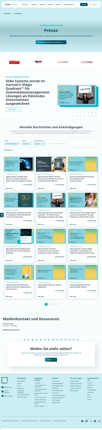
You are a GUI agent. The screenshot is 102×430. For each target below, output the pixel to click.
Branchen (42, 4)
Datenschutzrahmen (45, 421)
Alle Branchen (56, 402)
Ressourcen (90, 392)
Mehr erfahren (12, 109)
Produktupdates (91, 390)
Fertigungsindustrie (57, 383)
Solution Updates (39, 406)
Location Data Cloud (40, 399)
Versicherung (56, 400)
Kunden (50, 4)
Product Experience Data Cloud (40, 386)
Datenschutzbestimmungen (29, 421)
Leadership (20, 388)
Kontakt (84, 4)
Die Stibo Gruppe (22, 397)
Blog (88, 395)
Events (89, 399)
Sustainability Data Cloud (40, 403)
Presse (89, 397)
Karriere (89, 387)
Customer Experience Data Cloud (41, 390)
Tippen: (6, 140)
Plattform (25, 4)
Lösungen (34, 4)
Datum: (24, 140)
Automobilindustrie (57, 390)
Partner (58, 4)
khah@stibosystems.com (11, 330)
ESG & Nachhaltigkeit (23, 394)
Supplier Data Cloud (40, 397)
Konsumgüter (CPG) (57, 386)
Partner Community (75, 388)
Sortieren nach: (39, 140)
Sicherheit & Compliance (20, 391)
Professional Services (76, 383)
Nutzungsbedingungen (59, 421)
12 (56, 304)
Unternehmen (21, 381)
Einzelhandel (55, 381)
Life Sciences (55, 393)
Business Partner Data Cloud (41, 394)
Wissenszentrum (68, 4)
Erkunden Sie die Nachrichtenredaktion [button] (50, 42)
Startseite (7, 13)
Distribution (55, 388)
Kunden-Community (75, 386)
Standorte (90, 385)
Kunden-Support (74, 381)
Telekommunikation (57, 398)
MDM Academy (74, 390)
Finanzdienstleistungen (58, 395)
